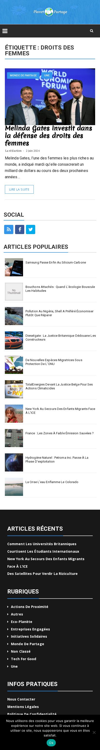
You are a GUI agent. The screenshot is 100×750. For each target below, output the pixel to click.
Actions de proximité (29, 606)
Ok (51, 743)
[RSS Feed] (8, 229)
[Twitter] (30, 229)
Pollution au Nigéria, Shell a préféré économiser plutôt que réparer (59, 313)
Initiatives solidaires (29, 636)
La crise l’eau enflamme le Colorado (52, 482)
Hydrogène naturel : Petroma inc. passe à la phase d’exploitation (56, 459)
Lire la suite (19, 189)
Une (47, 75)
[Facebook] (19, 229)
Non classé (21, 651)
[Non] (94, 732)
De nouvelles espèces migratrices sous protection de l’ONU (53, 362)
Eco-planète (21, 621)
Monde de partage (23, 75)
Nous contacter (21, 699)
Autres (17, 614)
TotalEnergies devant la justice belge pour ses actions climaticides (59, 386)
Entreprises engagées (30, 629)
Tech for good (23, 659)
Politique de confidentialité (32, 714)
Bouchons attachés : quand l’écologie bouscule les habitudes (60, 289)
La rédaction (13, 150)
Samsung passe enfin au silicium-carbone (55, 262)
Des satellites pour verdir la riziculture (42, 573)
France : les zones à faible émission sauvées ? (59, 433)
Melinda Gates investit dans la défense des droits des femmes (48, 135)
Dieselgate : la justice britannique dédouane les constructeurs (60, 337)
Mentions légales (23, 706)
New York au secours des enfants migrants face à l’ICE (60, 410)
